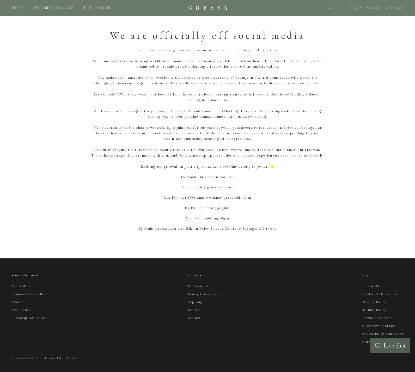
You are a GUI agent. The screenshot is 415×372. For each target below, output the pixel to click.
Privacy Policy (374, 302)
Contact (194, 317)
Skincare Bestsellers (30, 294)
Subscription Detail (29, 317)
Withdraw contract (379, 325)
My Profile (21, 310)
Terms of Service (377, 317)
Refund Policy (374, 310)
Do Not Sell (372, 286)
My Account (197, 286)
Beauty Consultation (205, 294)
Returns (194, 310)
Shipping (195, 302)
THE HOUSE (96, 8)
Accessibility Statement (382, 333)
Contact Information (380, 294)
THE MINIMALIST (54, 8)
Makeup (19, 302)
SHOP (18, 8)
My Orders (21, 286)
